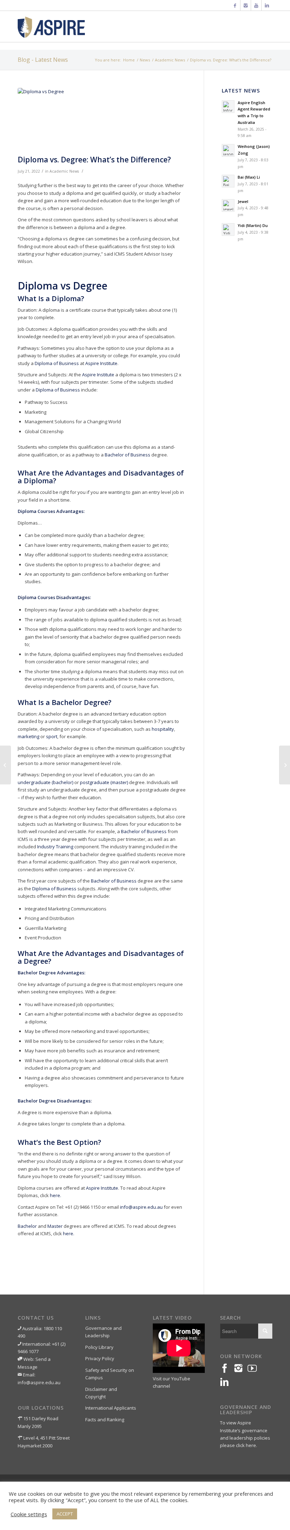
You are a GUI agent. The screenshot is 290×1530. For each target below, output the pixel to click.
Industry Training (55, 846)
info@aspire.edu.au (141, 1207)
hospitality (163, 729)
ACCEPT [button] (65, 1514)
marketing (28, 736)
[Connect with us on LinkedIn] (227, 1382)
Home (129, 59)
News (145, 59)
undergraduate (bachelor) (45, 782)
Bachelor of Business (127, 455)
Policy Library (99, 1347)
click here (246, 1445)
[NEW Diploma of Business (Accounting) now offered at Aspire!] (5, 765)
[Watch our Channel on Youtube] (254, 1368)
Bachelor (27, 1226)
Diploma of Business (57, 363)
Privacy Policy (99, 1358)
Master (55, 1226)
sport (51, 736)
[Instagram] (245, 5)
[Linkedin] (267, 5)
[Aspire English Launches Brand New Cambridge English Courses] (284, 765)
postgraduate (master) (104, 782)
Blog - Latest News (43, 60)
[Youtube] (256, 5)
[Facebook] (235, 5)
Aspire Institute (101, 363)
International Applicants (110, 1408)
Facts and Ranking (104, 1419)
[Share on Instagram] (241, 1368)
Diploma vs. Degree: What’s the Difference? (94, 160)
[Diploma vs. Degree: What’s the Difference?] (102, 120)
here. (55, 1195)
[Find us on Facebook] (227, 1368)
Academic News (170, 59)
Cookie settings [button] (29, 1514)
